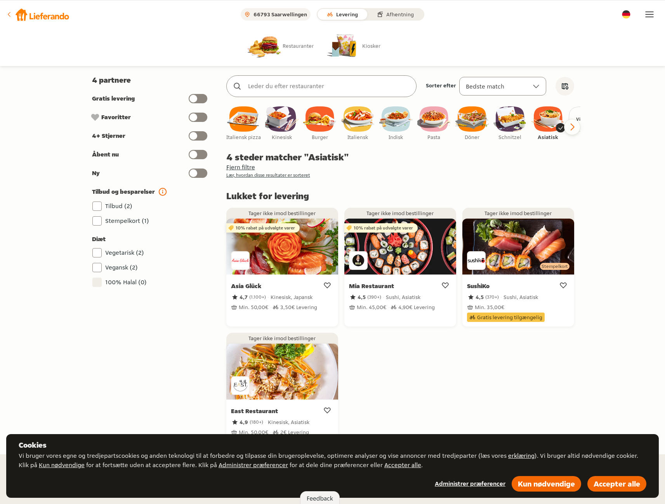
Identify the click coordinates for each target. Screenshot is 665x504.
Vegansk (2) (121, 267)
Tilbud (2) (118, 206)
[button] (37, 14)
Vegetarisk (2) (124, 253)
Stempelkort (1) (127, 221)
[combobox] (329, 86)
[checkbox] (243, 123)
